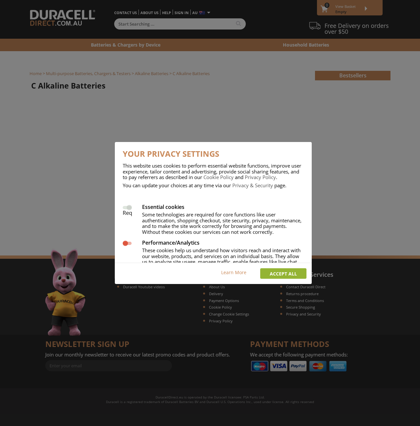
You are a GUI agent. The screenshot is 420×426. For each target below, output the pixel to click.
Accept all (283, 274)
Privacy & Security (252, 185)
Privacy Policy (260, 177)
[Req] (127, 206)
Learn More (233, 272)
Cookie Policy (218, 177)
